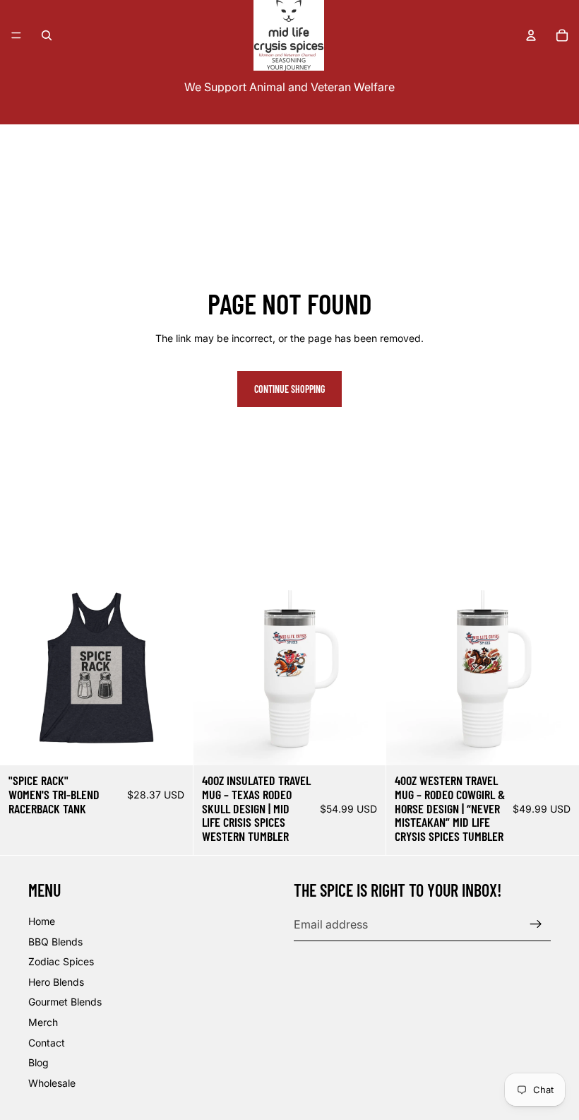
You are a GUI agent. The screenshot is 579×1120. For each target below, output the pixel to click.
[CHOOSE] (171, 743)
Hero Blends (56, 982)
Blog (38, 1062)
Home (41, 921)
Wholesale (52, 1083)
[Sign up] (536, 924)
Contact (46, 1043)
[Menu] (16, 35)
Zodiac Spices (61, 961)
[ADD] (364, 743)
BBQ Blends (55, 942)
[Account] (531, 35)
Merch (43, 1022)
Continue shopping (289, 389)
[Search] (46, 35)
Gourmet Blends (65, 1002)
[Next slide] (364, 669)
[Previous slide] (214, 669)
